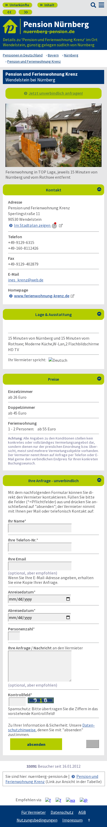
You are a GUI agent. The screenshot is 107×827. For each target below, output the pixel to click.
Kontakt (74, 189)
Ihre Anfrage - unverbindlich (64, 480)
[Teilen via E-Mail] (85, 800)
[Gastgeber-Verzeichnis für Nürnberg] (12, 26)
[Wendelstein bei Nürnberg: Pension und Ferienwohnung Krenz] (53, 165)
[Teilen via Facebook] (50, 800)
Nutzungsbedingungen (37, 820)
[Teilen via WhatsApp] (72, 800)
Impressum (72, 820)
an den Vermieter (45, 647)
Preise (74, 379)
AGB (82, 812)
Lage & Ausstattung (68, 314)
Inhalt (47, 5)
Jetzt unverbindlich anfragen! (56, 93)
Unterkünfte (17, 5)
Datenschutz (62, 812)
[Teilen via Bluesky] (60, 800)
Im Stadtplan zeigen (32, 225)
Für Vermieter (33, 812)
